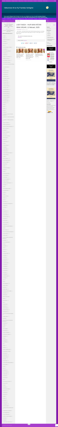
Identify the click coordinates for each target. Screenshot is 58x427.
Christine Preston (5, 154)
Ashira (4, 106)
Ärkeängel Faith (5, 80)
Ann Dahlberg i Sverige (6, 60)
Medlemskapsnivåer (50, 37)
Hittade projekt (46, 18)
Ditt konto (48, 35)
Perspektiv (35, 18)
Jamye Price (5, 218)
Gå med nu (20, 37)
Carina (4, 143)
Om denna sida (9, 18)
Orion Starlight (5, 328)
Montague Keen (5, 311)
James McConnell (5, 216)
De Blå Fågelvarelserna (6, 160)
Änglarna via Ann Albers (6, 56)
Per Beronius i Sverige (6, 334)
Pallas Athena (5, 330)
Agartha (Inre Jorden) (6, 39)
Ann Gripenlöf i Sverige (6, 62)
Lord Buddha (5, 266)
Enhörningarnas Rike (6, 173)
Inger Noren (5, 201)
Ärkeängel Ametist (5, 70)
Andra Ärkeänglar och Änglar (7, 47)
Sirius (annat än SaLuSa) (6, 381)
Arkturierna (4, 102)
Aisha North (5, 43)
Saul (4, 368)
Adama (4, 37)
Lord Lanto (4, 272)
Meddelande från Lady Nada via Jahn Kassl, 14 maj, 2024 (39, 55)
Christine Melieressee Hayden (7, 152)
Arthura (4, 104)
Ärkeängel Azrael (5, 76)
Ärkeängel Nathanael (6, 93)
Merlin (4, 298)
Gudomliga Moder (5, 190)
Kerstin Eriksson (5, 233)
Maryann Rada (5, 285)
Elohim (4, 171)
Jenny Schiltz (5, 220)
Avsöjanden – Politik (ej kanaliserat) (8, 119)
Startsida (4, 18)
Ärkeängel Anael (5, 72)
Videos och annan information (7, 416)
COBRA (4, 156)
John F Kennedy (5, 222)
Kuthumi (4, 251)
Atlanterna (4, 112)
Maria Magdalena (5, 283)
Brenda (4, 139)
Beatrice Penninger (6, 122)
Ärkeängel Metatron (6, 89)
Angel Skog (5, 54)
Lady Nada (4, 255)
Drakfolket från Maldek (6, 167)
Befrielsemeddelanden (6, 124)
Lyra (3, 279)
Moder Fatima (5, 304)
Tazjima (4, 396)
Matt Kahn (4, 287)
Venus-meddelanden (6, 414)
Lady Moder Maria (5, 253)
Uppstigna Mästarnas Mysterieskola (8, 407)
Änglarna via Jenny (6, 58)
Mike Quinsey (5, 300)
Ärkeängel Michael (6, 91)
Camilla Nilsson (5, 141)
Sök (47, 23)
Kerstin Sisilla (5, 235)
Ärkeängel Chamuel (6, 78)
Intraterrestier (5, 205)
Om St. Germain (30, 18)
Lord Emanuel (5, 268)
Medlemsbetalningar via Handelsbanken (51, 40)
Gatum (4, 186)
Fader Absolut (5, 177)
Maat (4, 281)
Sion (4, 379)
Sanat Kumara (5, 360)
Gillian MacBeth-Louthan (6, 188)
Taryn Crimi (4, 394)
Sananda (4, 358)
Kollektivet (4, 240)
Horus (4, 199)
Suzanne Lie (5, 390)
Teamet (4, 398)
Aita (3, 45)
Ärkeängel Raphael (6, 95)
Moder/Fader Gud (5, 309)
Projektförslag (40, 18)
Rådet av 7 (4, 347)
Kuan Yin (4, 249)
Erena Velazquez (5, 175)
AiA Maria (4, 41)
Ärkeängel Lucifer (5, 87)
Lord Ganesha (5, 270)
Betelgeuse (4, 130)
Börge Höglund (5, 137)
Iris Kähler (4, 207)
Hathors (4, 192)
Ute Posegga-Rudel (6, 412)
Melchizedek (5, 294)
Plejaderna (4, 336)
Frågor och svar (21, 18)
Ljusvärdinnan (5, 264)
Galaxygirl (4, 184)
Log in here (25, 40)
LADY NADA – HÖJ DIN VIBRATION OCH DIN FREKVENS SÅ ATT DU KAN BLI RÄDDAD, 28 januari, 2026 (29, 56)
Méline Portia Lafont (6, 296)
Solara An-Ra (5, 383)
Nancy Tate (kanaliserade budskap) (8, 313)
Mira (3, 302)
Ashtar (4, 108)
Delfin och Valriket (5, 162)
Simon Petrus (5, 377)
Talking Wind (5, 392)
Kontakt (26, 18)
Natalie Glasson (5, 316)
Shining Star (5, 375)
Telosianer (4, 400)
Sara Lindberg (5, 364)
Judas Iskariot (5, 224)
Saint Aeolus (5, 353)
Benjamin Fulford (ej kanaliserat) (7, 126)
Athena (4, 110)
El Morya (4, 169)
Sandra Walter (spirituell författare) (8, 362)
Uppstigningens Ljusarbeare (7, 410)
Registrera (49, 33)
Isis (3, 209)
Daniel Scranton (5, 158)
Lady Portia (4, 257)
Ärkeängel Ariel (5, 74)
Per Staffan (19, 29)
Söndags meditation (15, 18)
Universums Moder (6, 405)
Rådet (4, 345)
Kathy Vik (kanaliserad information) (8, 231)
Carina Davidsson (5, 145)
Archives (48, 42)
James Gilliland (5, 214)
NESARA (4, 318)
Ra (3, 343)
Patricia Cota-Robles (6, 332)
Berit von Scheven (5, 128)
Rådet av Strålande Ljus (6, 349)
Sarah (4, 366)
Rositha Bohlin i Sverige (6, 351)
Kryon (4, 247)
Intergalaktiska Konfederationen (7, 203)
